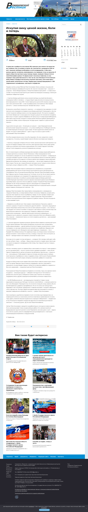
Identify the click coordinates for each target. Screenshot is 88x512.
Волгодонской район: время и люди (38, 19)
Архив (72, 19)
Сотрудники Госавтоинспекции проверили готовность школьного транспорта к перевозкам (16, 388)
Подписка (78, 5)
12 (67, 52)
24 (62, 55)
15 (76, 52)
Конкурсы (65, 19)
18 (64, 53)
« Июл (63, 62)
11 (64, 52)
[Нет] (86, 508)
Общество (10, 54)
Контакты (70, 5)
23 (79, 53)
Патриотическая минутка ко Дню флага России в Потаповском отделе (17, 357)
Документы (24, 456)
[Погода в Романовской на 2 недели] (73, 68)
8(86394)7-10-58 (38, 2)
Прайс (16, 456)
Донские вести (20, 19)
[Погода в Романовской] (69, 66)
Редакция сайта (43, 456)
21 (73, 53)
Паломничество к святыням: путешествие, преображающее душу (43, 387)
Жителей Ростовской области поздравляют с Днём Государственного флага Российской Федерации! (16, 444)
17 (61, 53)
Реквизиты (33, 456)
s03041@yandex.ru (39, 3)
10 (61, 52)
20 (71, 53)
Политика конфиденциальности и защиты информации (29, 493)
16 (79, 52)
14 (73, 52)
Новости (9, 19)
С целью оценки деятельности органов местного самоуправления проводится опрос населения (43, 358)
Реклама (62, 5)
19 (67, 53)
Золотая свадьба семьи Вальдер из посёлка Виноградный (17, 416)
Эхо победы (55, 19)
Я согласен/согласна (44, 509)
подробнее (31, 506)
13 (70, 52)
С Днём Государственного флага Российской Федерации (44, 416)
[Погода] (64, 68)
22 (76, 53)
